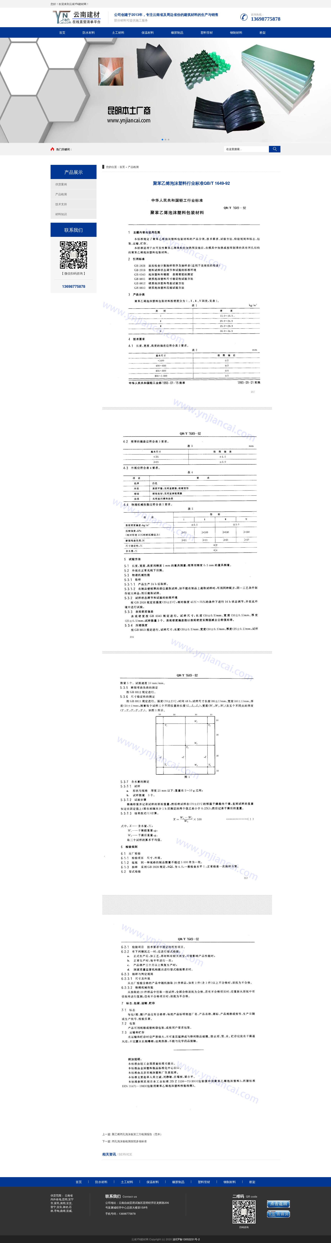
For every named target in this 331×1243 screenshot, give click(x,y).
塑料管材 (207, 32)
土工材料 (118, 32)
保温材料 (148, 32)
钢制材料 (236, 32)
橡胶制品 (177, 32)
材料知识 (61, 214)
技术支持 (61, 204)
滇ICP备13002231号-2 (186, 1239)
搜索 (274, 149)
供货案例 (61, 184)
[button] (162, 139)
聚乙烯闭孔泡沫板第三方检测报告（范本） (137, 1134)
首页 (62, 32)
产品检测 (61, 194)
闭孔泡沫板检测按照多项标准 (129, 1141)
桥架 (263, 32)
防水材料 (89, 32)
